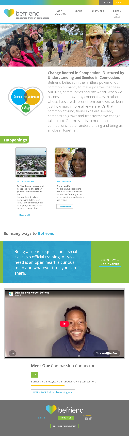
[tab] (62, 64)
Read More (24, 214)
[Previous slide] (3, 45)
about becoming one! (53, 392)
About (78, 11)
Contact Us (65, 418)
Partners (97, 11)
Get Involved (60, 13)
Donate (119, 2)
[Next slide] (125, 45)
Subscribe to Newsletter (64, 426)
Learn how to (110, 261)
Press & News (117, 14)
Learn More (64, 206)
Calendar (106, 2)
